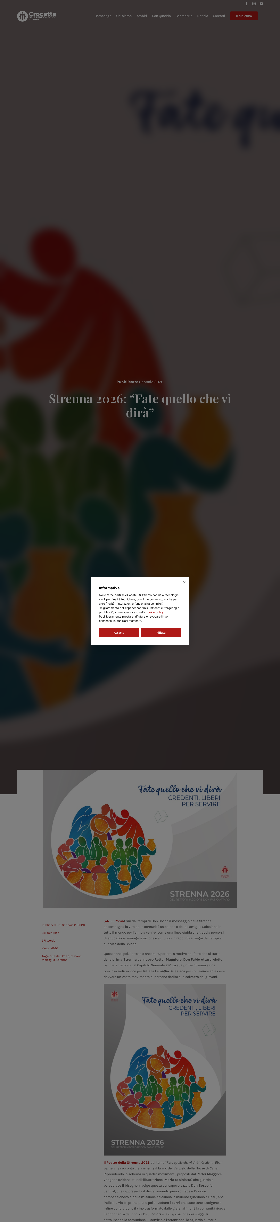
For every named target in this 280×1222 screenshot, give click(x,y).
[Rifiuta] (184, 582)
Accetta (119, 633)
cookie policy (155, 612)
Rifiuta (161, 633)
